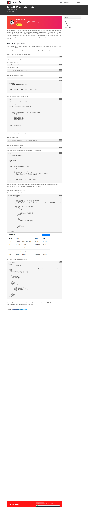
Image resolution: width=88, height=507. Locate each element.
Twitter (20, 309)
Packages (67, 21)
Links (61, 2)
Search (78, 2)
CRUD (66, 25)
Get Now (19, 24)
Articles (12, 11)
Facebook (15, 309)
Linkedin (24, 309)
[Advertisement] (72, 49)
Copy (60, 56)
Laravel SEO (68, 27)
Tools (66, 23)
